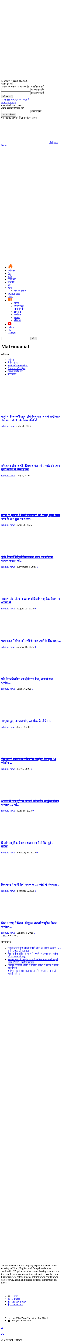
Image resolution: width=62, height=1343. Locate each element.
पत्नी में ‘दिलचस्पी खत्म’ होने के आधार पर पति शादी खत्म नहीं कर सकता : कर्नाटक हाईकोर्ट (30, 418)
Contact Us (17, 1304)
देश (9, 273)
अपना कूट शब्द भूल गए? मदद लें (15, 99)
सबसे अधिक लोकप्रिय (18, 365)
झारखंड (17, 311)
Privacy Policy (8, 102)
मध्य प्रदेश (19, 306)
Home (15, 1296)
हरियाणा (17, 320)
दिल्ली (16, 303)
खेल (9, 285)
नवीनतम (11, 359)
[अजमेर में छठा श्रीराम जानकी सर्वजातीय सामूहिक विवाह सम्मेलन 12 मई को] (27, 795)
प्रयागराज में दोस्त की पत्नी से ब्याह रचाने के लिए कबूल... (31, 640)
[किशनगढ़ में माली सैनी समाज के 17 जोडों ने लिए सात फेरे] (27, 878)
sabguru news (8, 426)
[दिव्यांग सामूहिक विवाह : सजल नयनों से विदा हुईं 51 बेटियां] (27, 836)
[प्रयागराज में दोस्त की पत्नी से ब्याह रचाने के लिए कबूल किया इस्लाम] (27, 634)
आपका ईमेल (36, 111)
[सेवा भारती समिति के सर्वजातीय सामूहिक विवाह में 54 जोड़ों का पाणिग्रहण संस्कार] (27, 753)
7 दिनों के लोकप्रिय (16, 368)
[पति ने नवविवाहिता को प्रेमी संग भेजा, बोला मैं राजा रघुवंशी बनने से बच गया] (27, 673)
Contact (11, 332)
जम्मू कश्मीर (19, 308)
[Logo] (25, 234)
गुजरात (17, 317)
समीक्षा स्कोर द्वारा (15, 371)
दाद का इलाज (20, 290)
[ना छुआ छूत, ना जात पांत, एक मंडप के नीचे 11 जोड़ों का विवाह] (27, 714)
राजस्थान (12, 279)
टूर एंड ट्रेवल (14, 293)
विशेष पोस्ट (13, 362)
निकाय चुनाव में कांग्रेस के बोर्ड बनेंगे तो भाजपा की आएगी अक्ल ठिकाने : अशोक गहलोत (33, 961)
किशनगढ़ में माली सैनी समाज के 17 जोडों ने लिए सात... (30, 884)
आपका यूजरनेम (37, 89)
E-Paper (12, 327)
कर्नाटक (17, 314)
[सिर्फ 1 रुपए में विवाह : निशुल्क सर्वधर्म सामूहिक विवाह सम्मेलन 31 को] (27, 916)
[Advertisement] (31, 179)
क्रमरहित (12, 374)
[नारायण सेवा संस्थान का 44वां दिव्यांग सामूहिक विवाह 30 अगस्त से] (27, 592)
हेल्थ (10, 287)
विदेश (10, 276)
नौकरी (10, 296)
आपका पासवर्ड (37, 93)
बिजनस (11, 282)
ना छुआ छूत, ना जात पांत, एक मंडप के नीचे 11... (26, 721)
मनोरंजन (11, 270)
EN (9, 330)
